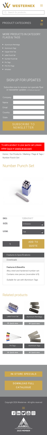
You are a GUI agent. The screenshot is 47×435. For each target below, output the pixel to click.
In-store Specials (24, 374)
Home (5, 154)
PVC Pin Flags (9, 66)
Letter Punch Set (10, 55)
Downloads (12, 260)
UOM (5, 231)
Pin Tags (8, 62)
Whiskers (8, 69)
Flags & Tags (37, 154)
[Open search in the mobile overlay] (23, 12)
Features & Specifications (18, 255)
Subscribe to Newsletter (23, 126)
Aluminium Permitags (12, 45)
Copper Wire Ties (10, 52)
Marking (26, 154)
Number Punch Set (11, 59)
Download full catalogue (23, 385)
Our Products (15, 154)
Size (5, 223)
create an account (23, 148)
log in (9, 148)
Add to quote (33, 243)
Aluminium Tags (10, 48)
